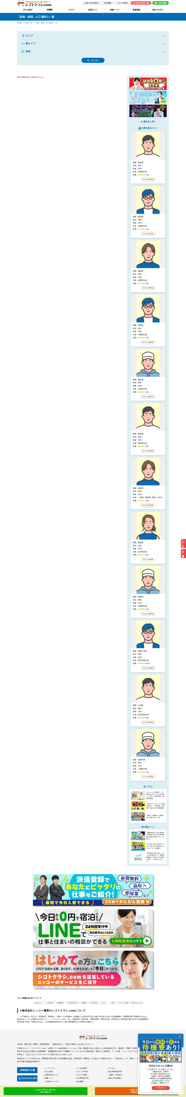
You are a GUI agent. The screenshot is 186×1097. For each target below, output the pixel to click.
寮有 (38, 55)
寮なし (28, 47)
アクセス (111, 1068)
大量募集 (133, 55)
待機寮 (50, 10)
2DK (50, 47)
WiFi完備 (94, 1003)
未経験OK (60, 55)
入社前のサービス (52, 1081)
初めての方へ (158, 10)
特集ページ (114, 10)
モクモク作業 (124, 1003)
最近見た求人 (183, 554)
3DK (59, 47)
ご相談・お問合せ (115, 1075)
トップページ (50, 1068)
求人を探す (28, 10)
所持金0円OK (72, 1003)
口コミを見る (148, 179)
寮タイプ (31, 43)
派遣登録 (136, 10)
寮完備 (50, 1003)
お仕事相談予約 (82, 1078)
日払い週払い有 (76, 55)
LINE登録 (162, 3)
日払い (104, 1003)
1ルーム (39, 47)
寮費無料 (61, 1003)
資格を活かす (104, 55)
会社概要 (107, 3)
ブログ (71, 10)
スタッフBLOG (82, 1071)
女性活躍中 (120, 55)
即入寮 (48, 55)
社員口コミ (93, 10)
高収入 (28, 55)
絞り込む (95, 60)
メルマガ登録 (122, 3)
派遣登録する (26, 1070)
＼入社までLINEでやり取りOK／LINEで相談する (45, 1091)
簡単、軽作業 (148, 55)
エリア (29, 35)
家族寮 (84, 1003)
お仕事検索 (183, 545)
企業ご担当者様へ (92, 3)
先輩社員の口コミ (52, 1075)
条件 (28, 51)
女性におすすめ (137, 1003)
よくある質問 (81, 1068)
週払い (91, 55)
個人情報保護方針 (115, 1071)
